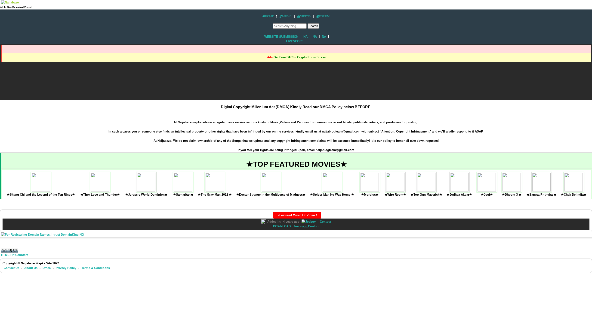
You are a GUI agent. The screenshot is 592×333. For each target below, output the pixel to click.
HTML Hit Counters (14, 255)
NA (305, 36)
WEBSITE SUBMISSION (281, 36)
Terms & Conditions (95, 268)
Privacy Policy (66, 268)
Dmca (47, 268)
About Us (31, 268)
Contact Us (12, 268)
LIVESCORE (295, 41)
